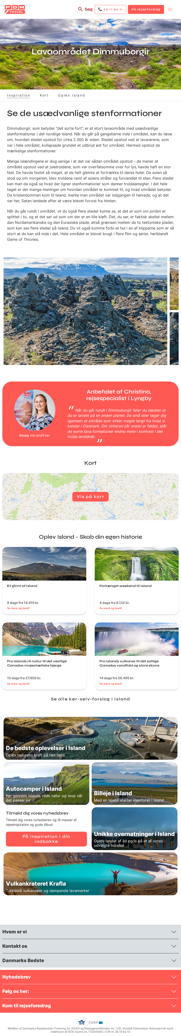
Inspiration (18, 95)
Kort (44, 95)
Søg (89, 9)
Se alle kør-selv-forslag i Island (90, 699)
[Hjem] (15, 9)
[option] (85, 311)
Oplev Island (71, 95)
